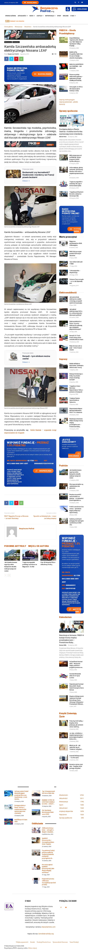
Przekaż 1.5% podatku (17, 21)
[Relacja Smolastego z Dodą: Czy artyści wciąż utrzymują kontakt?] (63, 376)
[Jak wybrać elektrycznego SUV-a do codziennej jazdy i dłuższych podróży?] (63, 311)
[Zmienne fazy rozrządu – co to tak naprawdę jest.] (63, 281)
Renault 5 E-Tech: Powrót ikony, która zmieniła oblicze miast (76, 337)
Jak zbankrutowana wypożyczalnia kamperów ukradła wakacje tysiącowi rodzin (10, 567)
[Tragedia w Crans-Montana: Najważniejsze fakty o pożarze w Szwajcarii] (63, 388)
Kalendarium (65, 617)
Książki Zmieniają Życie (68, 715)
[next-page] (9, 575)
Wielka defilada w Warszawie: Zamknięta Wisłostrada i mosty (76, 365)
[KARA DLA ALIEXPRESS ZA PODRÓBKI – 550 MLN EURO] (63, 66)
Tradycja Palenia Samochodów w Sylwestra (74, 400)
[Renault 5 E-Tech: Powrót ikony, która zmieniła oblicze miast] (63, 338)
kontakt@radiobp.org (46, 934)
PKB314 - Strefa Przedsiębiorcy (67, 32)
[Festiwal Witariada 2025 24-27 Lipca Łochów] (63, 676)
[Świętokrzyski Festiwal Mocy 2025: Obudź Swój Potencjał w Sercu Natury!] (63, 686)
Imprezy (63, 359)
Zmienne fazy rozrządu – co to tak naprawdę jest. (76, 281)
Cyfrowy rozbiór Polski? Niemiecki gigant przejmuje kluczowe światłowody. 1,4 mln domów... (21, 795)
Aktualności (22, 16)
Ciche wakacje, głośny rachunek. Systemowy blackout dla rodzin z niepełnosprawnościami (76, 171)
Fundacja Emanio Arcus (44, 942)
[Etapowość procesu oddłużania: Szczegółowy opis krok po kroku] (36, 881)
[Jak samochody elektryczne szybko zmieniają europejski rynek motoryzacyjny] (63, 299)
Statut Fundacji (74, 942)
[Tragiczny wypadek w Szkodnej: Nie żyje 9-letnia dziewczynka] (63, 184)
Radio (31, 16)
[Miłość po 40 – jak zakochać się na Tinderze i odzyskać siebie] (63, 747)
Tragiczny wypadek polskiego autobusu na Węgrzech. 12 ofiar (29, 564)
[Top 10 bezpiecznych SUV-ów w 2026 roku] (36, 793)
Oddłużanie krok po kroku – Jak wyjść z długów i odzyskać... (48, 830)
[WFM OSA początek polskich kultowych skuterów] (63, 254)
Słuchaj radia (44, 74)
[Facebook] (78, 2)
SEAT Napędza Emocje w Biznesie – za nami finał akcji (16, 517)
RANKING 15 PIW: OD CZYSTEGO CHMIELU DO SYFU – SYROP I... (48, 802)
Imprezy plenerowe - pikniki (67, 631)
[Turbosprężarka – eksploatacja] (63, 273)
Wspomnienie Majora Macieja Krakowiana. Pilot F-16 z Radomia (75, 410)
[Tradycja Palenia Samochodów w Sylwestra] (63, 400)
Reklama (65, 16)
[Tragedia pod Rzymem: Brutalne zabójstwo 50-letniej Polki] (63, 194)
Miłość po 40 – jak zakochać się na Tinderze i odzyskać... (76, 747)
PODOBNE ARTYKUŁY (15, 546)
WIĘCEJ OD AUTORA (38, 546)
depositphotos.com (48, 927)
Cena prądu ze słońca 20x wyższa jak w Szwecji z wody (76, 88)
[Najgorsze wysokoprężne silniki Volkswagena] (63, 243)
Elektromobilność (68, 292)
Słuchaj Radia (32, 2)
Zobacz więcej (32, 948)
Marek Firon (62, 136)
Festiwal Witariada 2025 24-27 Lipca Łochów (75, 675)
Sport (59, 16)
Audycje (39, 16)
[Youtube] (82, 2)
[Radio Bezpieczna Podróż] (44, 9)
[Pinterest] (16, 59)
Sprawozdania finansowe (60, 942)
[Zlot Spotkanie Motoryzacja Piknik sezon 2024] (36, 812)
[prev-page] (5, 575)
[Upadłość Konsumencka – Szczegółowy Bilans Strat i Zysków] (36, 840)
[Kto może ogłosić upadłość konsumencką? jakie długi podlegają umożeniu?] (36, 867)
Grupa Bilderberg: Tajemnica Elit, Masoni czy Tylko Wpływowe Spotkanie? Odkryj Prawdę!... (76, 42)
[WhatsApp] (21, 59)
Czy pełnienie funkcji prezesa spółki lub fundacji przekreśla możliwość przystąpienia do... (48, 854)
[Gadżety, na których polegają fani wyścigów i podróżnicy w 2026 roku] (63, 521)
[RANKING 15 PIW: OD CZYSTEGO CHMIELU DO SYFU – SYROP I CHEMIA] (36, 802)
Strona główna (10, 16)
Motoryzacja (18, 27)
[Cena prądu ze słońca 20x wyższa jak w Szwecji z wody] (63, 89)
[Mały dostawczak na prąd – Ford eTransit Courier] (63, 348)
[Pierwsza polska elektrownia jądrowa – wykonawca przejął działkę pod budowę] (63, 77)
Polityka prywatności (22, 942)
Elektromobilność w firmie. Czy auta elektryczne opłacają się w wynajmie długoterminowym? (75, 325)
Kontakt (32, 942)
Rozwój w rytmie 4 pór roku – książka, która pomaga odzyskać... (76, 766)
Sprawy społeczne (68, 111)
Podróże (63, 465)
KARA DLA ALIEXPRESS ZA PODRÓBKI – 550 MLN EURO (76, 66)
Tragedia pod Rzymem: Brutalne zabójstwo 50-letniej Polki (76, 194)
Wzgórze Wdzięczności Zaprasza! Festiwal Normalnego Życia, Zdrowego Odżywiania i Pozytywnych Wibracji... (76, 700)
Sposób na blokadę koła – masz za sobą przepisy (44, 517)
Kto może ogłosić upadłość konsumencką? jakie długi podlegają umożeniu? (48, 868)
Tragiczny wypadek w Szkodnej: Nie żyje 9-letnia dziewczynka (75, 183)
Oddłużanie (73, 456)
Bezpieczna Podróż (13, 54)
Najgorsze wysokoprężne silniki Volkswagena (75, 243)
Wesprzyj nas (45, 471)
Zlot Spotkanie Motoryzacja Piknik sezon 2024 (47, 812)
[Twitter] (11, 59)
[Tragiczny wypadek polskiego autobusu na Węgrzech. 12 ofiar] (30, 555)
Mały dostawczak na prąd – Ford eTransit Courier (75, 348)
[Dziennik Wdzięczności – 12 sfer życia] (63, 758)
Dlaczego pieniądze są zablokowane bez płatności (76, 486)
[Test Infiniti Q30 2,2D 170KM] (63, 264)
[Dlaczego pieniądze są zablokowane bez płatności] (63, 486)
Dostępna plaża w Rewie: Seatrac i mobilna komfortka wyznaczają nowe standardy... (71, 131)
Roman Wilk (62, 645)
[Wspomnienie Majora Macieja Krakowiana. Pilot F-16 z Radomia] (63, 411)
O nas (72, 16)
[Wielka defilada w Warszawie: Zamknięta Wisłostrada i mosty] (63, 366)
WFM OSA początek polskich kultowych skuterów (75, 253)
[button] (75, 2)
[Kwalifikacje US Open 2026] (8, 822)
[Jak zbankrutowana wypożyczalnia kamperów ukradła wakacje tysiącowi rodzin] (12, 555)
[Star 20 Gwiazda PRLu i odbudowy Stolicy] (48, 555)
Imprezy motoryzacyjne (67, 100)
